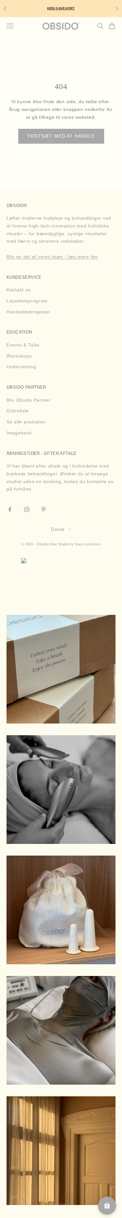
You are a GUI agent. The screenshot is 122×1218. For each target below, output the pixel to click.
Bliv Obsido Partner (29, 400)
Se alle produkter (26, 421)
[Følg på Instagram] (26, 509)
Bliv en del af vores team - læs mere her (52, 256)
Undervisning (21, 366)
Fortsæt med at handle (61, 136)
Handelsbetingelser (28, 311)
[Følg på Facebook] (10, 509)
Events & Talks (23, 344)
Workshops (19, 356)
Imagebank (19, 432)
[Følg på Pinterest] (43, 509)
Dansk (57, 529)
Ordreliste (18, 410)
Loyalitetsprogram (27, 300)
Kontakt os (19, 289)
